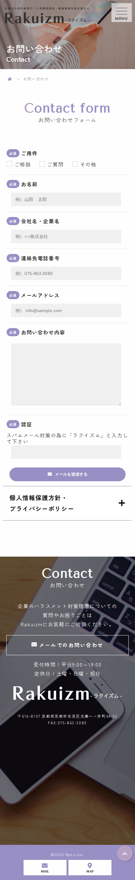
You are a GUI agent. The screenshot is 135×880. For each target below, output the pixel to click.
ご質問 (55, 164)
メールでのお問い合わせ (71, 645)
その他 (88, 164)
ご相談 (22, 164)
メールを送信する (71, 474)
